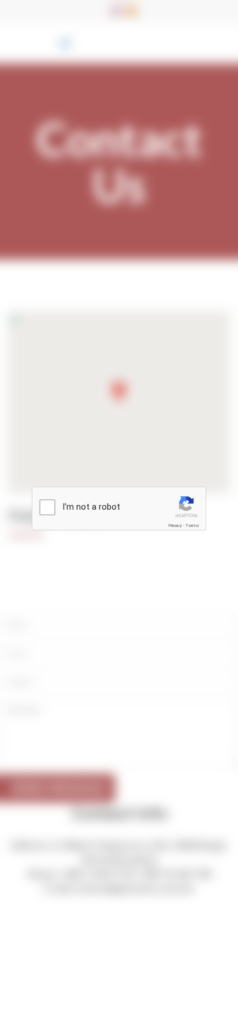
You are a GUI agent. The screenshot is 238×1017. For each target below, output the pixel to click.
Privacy (175, 525)
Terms (192, 525)
